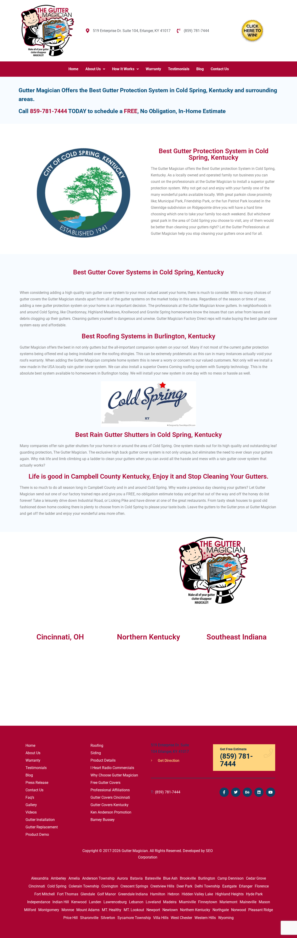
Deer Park (184, 886)
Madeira (170, 902)
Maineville (248, 902)
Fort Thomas (67, 894)
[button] (95, 69)
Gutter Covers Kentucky (109, 805)
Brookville (188, 878)
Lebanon (136, 902)
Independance (38, 902)
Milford (30, 910)
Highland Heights (229, 894)
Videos (31, 812)
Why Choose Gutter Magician (114, 775)
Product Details (103, 760)
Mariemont (228, 902)
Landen (95, 902)
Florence (262, 886)
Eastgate (229, 886)
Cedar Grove (256, 878)
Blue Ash (170, 878)
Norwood (238, 910)
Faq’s (30, 797)
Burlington (206, 878)
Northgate (221, 910)
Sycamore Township (134, 918)
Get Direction (168, 760)
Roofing (96, 745)
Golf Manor (106, 894)
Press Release (37, 782)
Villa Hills (160, 918)
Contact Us (220, 69)
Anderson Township (98, 878)
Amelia (74, 878)
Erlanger (245, 886)
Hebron (173, 894)
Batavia (136, 878)
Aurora (122, 878)
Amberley (58, 878)
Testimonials (178, 69)
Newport (153, 910)
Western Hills (205, 918)
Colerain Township (84, 886)
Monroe (67, 910)
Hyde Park (254, 894)
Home (73, 69)
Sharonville (89, 918)
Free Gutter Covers (105, 782)
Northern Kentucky (195, 910)
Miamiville (187, 902)
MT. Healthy (111, 910)
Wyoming (226, 918)
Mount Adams (88, 910)
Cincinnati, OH (60, 637)
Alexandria (39, 878)
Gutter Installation (40, 819)
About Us (93, 69)
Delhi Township (207, 886)
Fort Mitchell (44, 894)
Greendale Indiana (133, 894)
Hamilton (157, 894)
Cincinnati (37, 886)
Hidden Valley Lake (197, 894)
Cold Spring (56, 886)
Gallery (31, 805)
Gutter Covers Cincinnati (110, 797)
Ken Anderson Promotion (110, 812)
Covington (109, 886)
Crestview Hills (162, 886)
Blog (200, 69)
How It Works (123, 69)
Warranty (153, 69)
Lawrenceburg (115, 902)
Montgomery (48, 910)
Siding (95, 753)
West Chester (181, 918)
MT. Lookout (134, 910)
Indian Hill (60, 902)
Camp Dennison (230, 878)
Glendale (88, 894)
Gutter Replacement (42, 827)
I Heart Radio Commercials (112, 768)
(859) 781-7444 (165, 792)
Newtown (170, 910)
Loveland (153, 902)
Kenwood (79, 902)
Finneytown (207, 902)
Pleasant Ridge (260, 910)
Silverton (108, 918)
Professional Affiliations (110, 790)
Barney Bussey (102, 819)
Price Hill (70, 918)
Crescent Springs (134, 886)
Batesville (153, 878)
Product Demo (37, 834)
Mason (264, 902)
